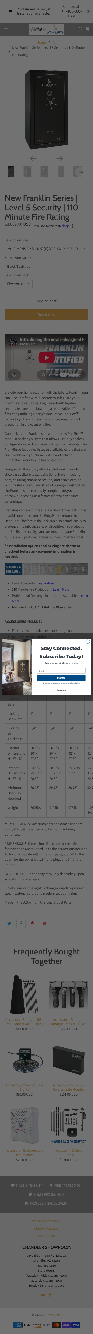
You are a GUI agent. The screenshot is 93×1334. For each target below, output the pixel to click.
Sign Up (61, 678)
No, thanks (61, 690)
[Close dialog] (88, 642)
